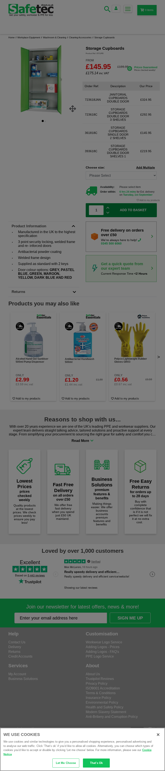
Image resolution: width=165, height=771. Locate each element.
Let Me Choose (66, 763)
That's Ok (96, 763)
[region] (82, 749)
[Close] (158, 734)
